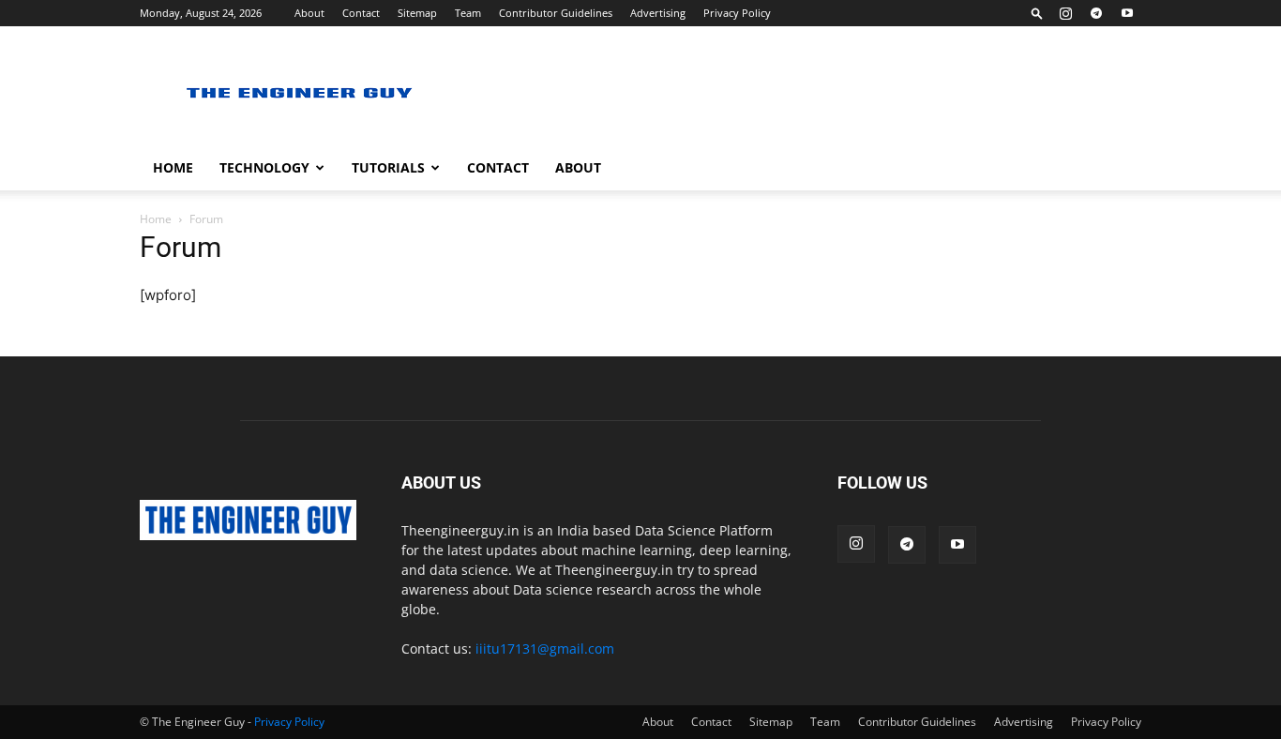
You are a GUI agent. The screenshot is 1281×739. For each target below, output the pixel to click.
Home (173, 167)
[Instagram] (1065, 13)
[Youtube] (1127, 13)
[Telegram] (1096, 13)
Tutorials (388, 167)
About (309, 13)
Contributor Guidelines (555, 13)
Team (468, 13)
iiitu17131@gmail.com (544, 648)
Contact (361, 13)
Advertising (658, 13)
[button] (1037, 13)
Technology (264, 167)
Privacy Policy (737, 13)
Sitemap (417, 13)
